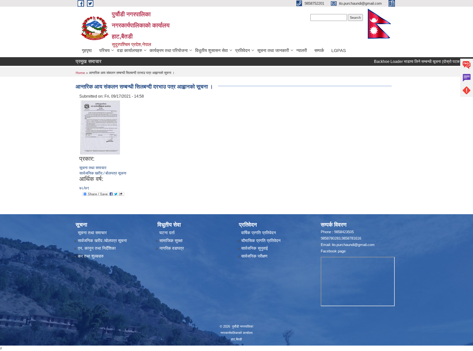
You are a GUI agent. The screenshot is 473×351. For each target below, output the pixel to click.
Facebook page (333, 251)
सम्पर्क (319, 50)
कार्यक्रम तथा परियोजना (169, 50)
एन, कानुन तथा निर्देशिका (97, 248)
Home (80, 73)
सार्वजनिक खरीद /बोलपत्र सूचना (102, 240)
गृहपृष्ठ (87, 50)
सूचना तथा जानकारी (273, 50)
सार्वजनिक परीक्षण (254, 256)
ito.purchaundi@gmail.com (353, 245)
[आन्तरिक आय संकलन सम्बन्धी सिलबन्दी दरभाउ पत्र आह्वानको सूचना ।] (100, 127)
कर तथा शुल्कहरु (91, 256)
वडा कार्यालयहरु (129, 50)
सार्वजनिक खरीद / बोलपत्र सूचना (102, 173)
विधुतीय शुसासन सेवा (211, 50)
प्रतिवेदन (242, 50)
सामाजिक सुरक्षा (171, 240)
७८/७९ (84, 188)
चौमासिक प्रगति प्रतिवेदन (261, 240)
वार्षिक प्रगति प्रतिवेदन (258, 232)
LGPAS (338, 50)
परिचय (104, 50)
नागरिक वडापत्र (171, 248)
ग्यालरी (301, 50)
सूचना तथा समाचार (92, 168)
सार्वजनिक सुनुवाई (254, 248)
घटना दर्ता (167, 232)
